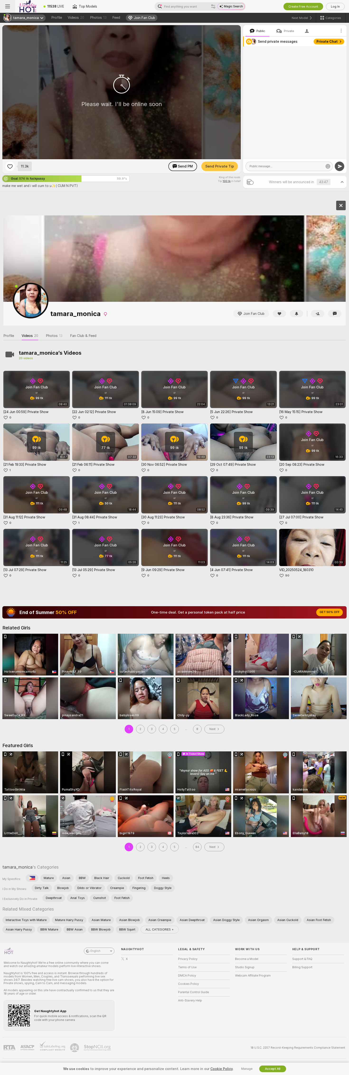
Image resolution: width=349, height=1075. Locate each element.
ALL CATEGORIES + (160, 929)
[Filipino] (32, 878)
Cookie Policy (221, 1069)
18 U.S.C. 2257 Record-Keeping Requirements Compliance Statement (297, 1047)
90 (287, 575)
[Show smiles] (328, 166)
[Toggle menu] (7, 6)
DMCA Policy (187, 975)
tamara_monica (17, 867)
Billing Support (302, 967)
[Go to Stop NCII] (98, 1048)
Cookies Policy (188, 984)
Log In (335, 6)
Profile (56, 17)
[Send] (339, 166)
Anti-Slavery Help (190, 1000)
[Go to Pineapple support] (75, 1047)
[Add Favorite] (10, 166)
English (95, 951)
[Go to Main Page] (27, 6)
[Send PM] (334, 313)
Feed (116, 17)
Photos (98, 17)
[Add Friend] (317, 313)
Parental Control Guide (193, 992)
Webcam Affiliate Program (253, 975)
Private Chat (327, 41)
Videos (76, 17)
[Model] (341, 205)
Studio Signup (245, 967)
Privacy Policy (188, 959)
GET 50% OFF (330, 612)
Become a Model (246, 959)
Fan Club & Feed (83, 336)
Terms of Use (187, 967)
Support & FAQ (302, 959)
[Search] (213, 6)
